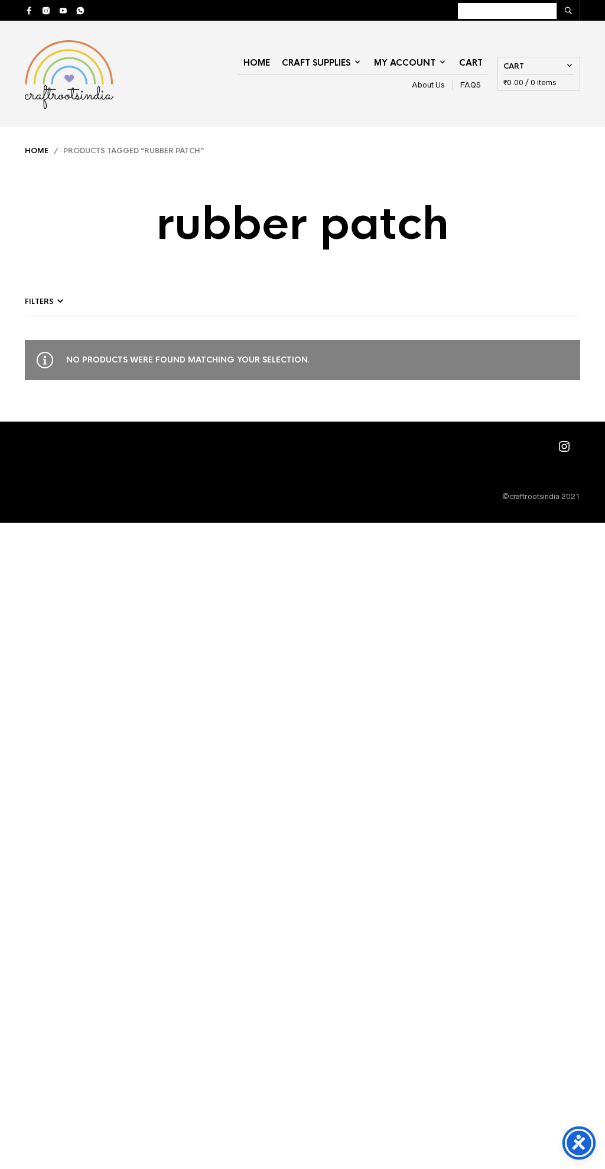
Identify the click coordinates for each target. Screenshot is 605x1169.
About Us (428, 84)
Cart (471, 62)
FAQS (470, 84)
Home (256, 62)
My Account (404, 62)
